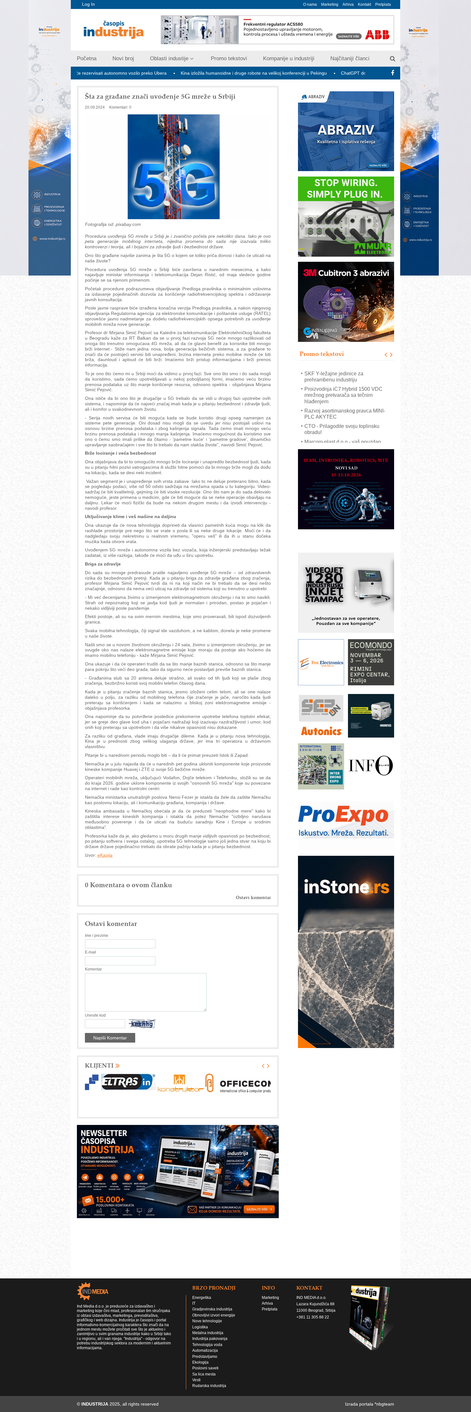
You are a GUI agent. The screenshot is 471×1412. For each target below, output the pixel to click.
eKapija (104, 855)
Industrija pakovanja (209, 1338)
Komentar (93, 969)
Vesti (196, 1380)
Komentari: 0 (120, 107)
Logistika (200, 1327)
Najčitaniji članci (349, 58)
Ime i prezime (96, 935)
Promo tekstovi (229, 58)
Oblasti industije (169, 58)
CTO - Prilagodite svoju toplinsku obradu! (341, 426)
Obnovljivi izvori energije (213, 1315)
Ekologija (200, 1362)
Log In (88, 4)
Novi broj (123, 58)
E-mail (90, 952)
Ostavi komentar (253, 897)
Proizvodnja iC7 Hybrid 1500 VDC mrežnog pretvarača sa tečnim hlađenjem (343, 391)
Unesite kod (95, 1015)
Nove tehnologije (207, 1321)
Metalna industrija (207, 1333)
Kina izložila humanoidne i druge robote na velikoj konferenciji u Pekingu (194, 73)
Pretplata (383, 4)
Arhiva (348, 4)
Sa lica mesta (204, 1374)
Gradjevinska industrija (212, 1309)
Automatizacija (205, 1350)
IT (193, 1303)
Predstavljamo (204, 1356)
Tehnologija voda (207, 1344)
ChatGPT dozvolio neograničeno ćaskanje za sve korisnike (340, 73)
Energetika (201, 1297)
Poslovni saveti (205, 1368)
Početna (86, 58)
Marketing (329, 4)
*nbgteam (384, 1404)
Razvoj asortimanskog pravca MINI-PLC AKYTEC (344, 410)
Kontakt (364, 4)
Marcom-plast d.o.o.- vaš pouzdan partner (342, 441)
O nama (310, 4)
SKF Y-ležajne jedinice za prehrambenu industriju (333, 373)
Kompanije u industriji (288, 58)
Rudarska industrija (209, 1385)
